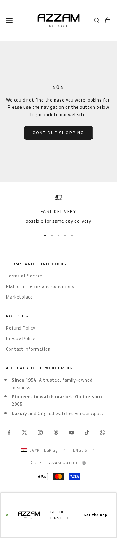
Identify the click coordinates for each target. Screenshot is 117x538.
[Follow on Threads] (56, 433)
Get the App (95, 514)
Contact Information (28, 349)
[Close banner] (7, 515)
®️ (84, 463)
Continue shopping (58, 132)
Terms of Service (24, 275)
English (81, 450)
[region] (58, 209)
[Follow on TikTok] (87, 433)
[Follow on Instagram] (40, 433)
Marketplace (19, 296)
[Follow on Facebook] (9, 433)
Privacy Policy (20, 338)
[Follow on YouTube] (71, 433)
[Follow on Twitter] (25, 433)
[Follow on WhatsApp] (103, 433)
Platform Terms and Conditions (40, 286)
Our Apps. (92, 413)
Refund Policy (20, 328)
